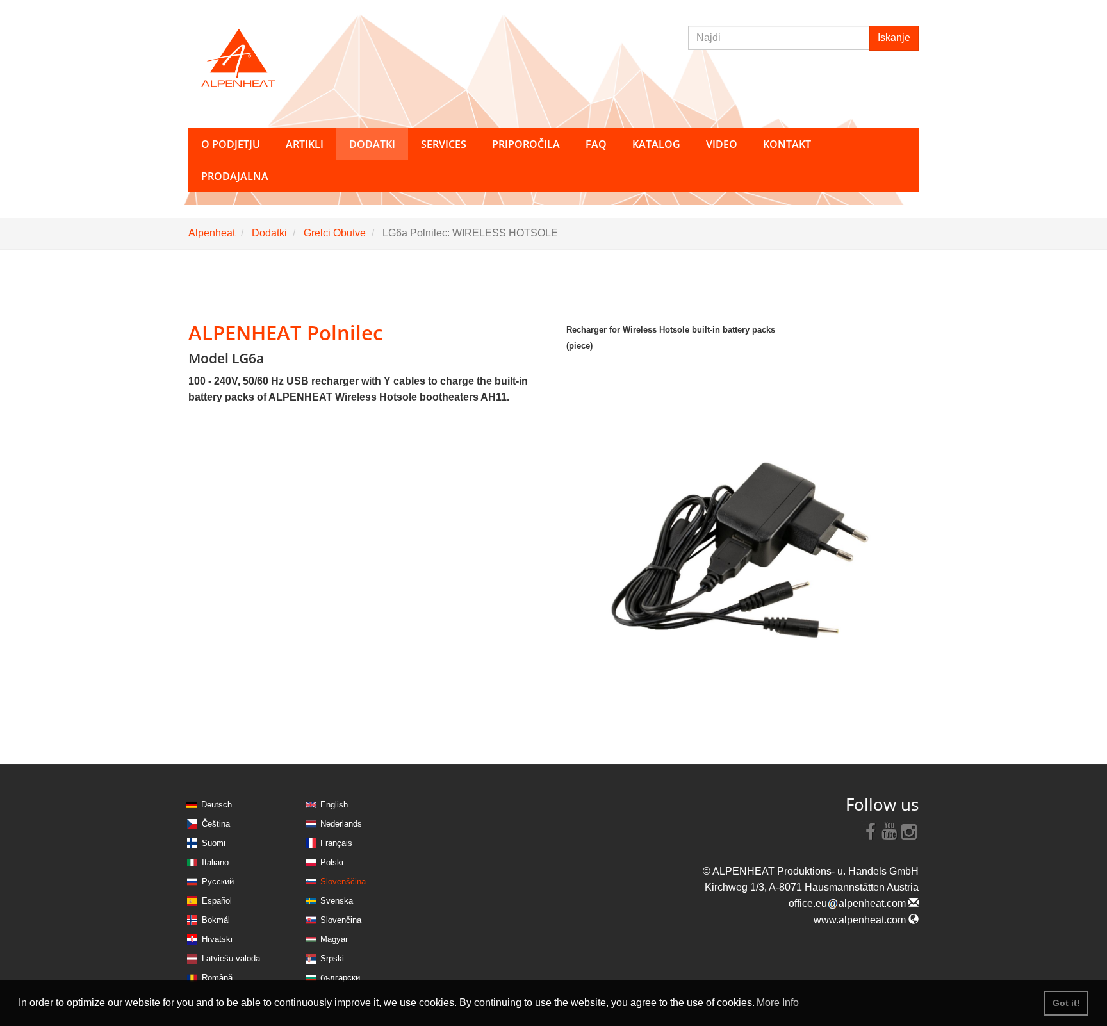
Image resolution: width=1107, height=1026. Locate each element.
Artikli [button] (305, 144)
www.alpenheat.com (861, 919)
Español (217, 901)
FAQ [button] (596, 144)
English (334, 804)
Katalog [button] (656, 144)
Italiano (215, 862)
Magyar (334, 939)
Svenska (336, 901)
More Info (778, 1002)
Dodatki (269, 233)
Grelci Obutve (335, 233)
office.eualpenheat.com (848, 903)
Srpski (332, 958)
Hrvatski (217, 939)
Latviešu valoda (231, 958)
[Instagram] (909, 830)
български (340, 977)
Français (336, 843)
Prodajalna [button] (234, 176)
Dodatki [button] (372, 144)
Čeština (216, 824)
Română (217, 977)
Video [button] (721, 144)
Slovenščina (343, 881)
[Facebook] (870, 830)
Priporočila (526, 144)
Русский (218, 881)
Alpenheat (211, 233)
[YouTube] (889, 830)
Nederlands (341, 824)
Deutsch (216, 804)
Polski (331, 862)
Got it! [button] (1066, 1003)
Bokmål (216, 920)
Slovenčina (340, 920)
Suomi (214, 843)
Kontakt (787, 144)
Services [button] (443, 144)
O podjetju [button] (230, 144)
